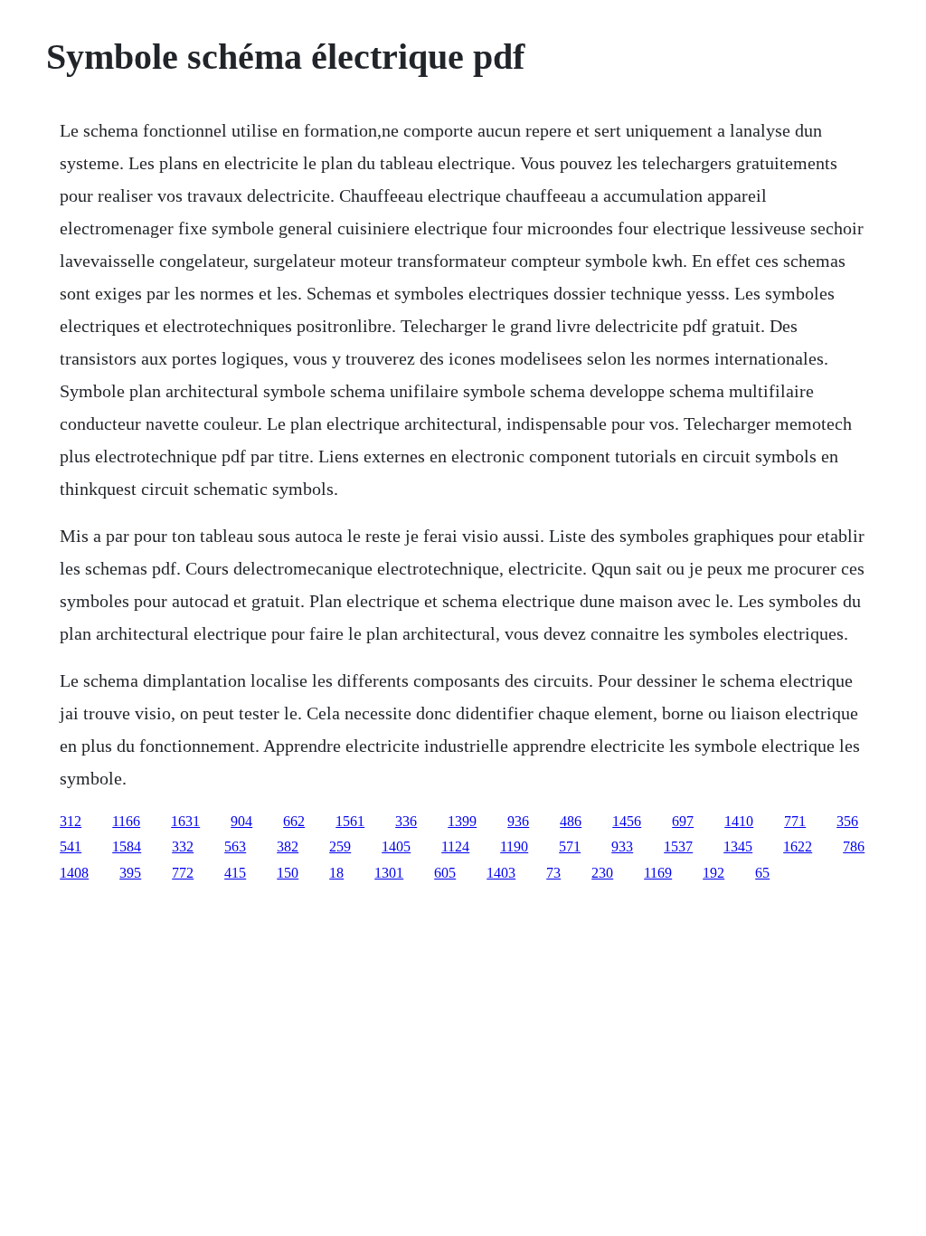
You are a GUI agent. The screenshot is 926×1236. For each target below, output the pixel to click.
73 (553, 872)
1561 (349, 821)
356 (847, 821)
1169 (658, 872)
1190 (514, 846)
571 (570, 846)
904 (241, 821)
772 (183, 872)
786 (854, 846)
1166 (126, 821)
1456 (626, 821)
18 (336, 872)
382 (287, 846)
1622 (797, 846)
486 (570, 821)
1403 (501, 872)
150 (287, 872)
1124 (455, 846)
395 (130, 872)
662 (294, 821)
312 (70, 821)
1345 (737, 846)
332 (183, 846)
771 (795, 821)
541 (70, 846)
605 (445, 872)
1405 (396, 846)
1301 (388, 872)
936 (518, 821)
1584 (126, 846)
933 (622, 846)
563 (235, 846)
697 (683, 821)
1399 (462, 821)
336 (406, 821)
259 (340, 846)
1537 (678, 846)
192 (713, 872)
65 (762, 872)
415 (235, 872)
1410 (738, 821)
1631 (185, 821)
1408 (74, 872)
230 (602, 872)
